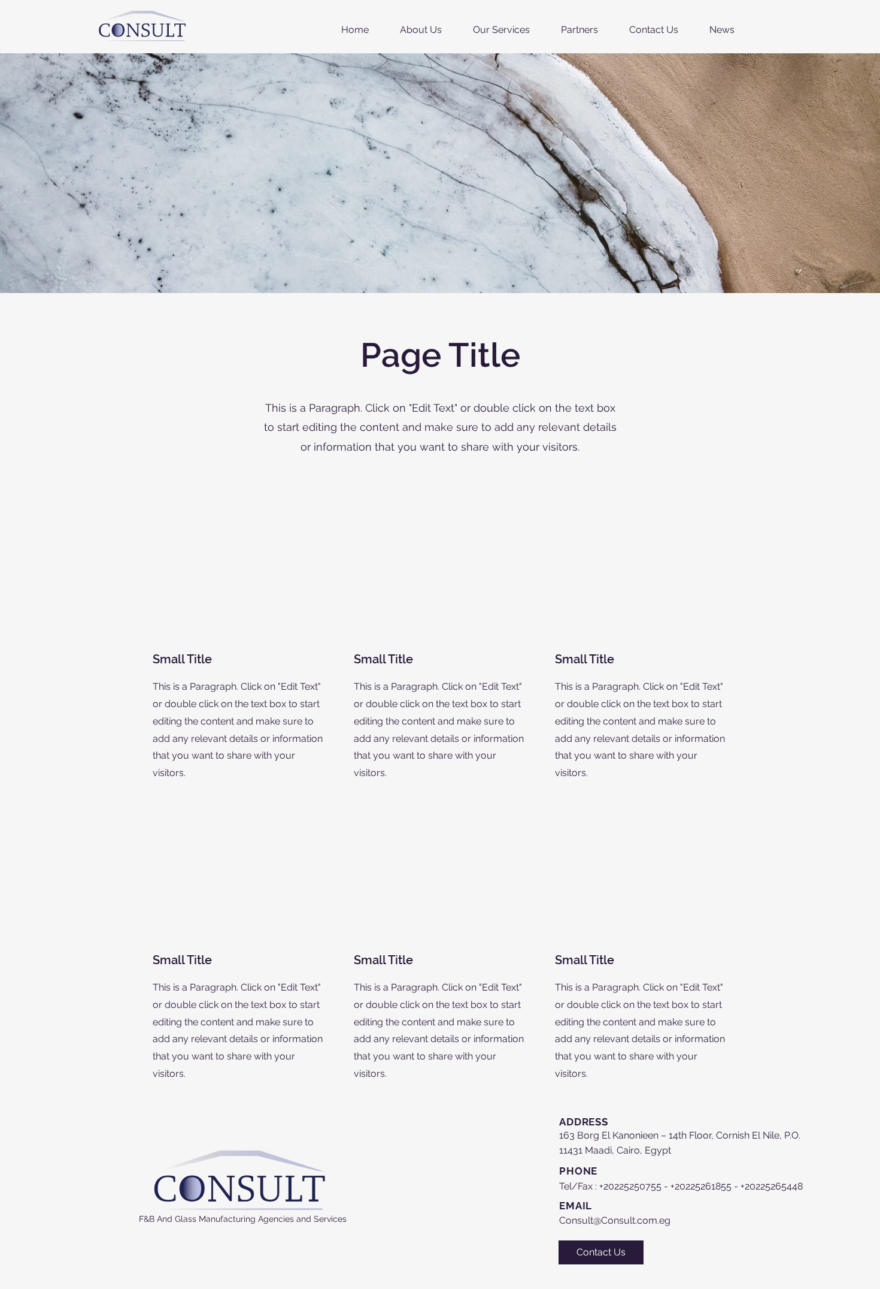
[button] (501, 30)
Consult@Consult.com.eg (614, 1220)
